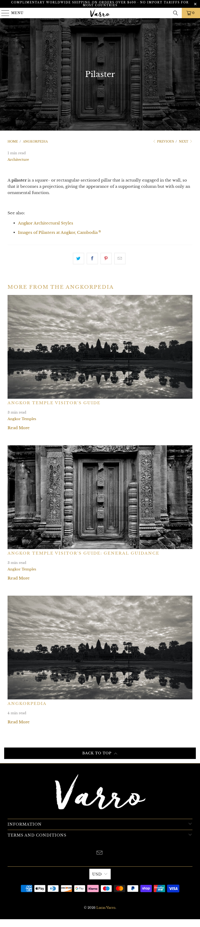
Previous (165, 141)
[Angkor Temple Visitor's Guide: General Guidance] (100, 497)
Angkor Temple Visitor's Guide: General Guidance (83, 553)
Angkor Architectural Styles (45, 223)
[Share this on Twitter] (78, 258)
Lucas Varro (105, 908)
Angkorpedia (27, 703)
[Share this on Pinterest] (106, 258)
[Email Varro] (100, 853)
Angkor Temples (22, 419)
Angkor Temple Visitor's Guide (54, 402)
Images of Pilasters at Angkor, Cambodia (59, 232)
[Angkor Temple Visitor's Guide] (100, 347)
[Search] (175, 13)
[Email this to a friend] (120, 258)
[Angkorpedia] (100, 647)
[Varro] (100, 13)
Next (184, 141)
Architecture (18, 160)
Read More (19, 427)
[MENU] (3, 13)
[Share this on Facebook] (92, 258)
